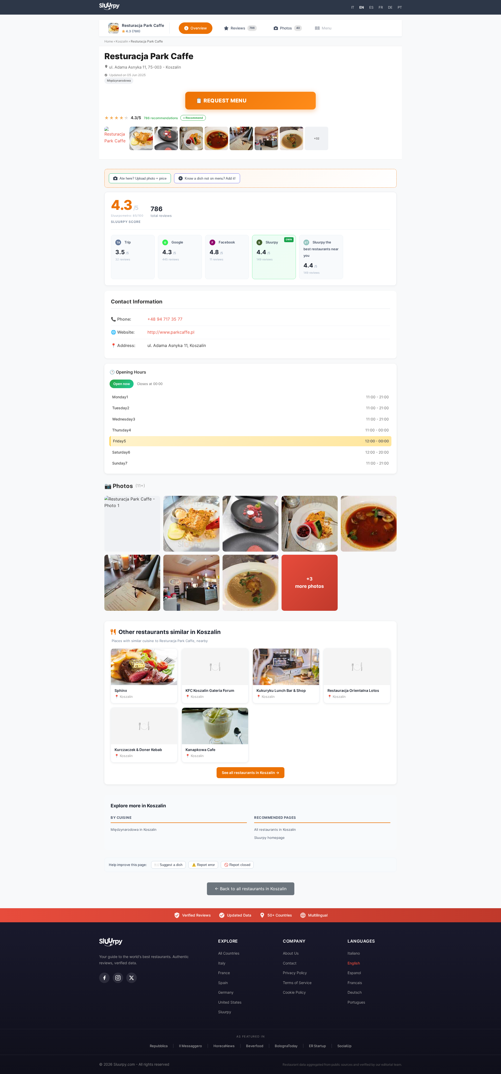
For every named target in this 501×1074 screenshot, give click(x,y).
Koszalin (122, 41)
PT (400, 7)
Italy (221, 963)
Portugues (356, 1002)
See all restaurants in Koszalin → (250, 772)
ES (371, 7)
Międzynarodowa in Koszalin (134, 829)
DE (390, 7)
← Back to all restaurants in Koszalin (251, 888)
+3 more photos (309, 582)
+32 (316, 138)
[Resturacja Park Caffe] (116, 138)
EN (361, 7)
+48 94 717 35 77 (164, 319)
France (224, 973)
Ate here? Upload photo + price (143, 178)
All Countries (228, 953)
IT (352, 7)
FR (381, 7)
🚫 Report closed (237, 865)
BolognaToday (286, 1046)
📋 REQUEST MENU (221, 100)
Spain (223, 982)
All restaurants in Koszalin (275, 829)
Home (108, 41)
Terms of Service (297, 982)
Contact (289, 963)
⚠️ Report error (203, 865)
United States (229, 1002)
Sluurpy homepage (269, 837)
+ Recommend (193, 117)
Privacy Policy (295, 973)
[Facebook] (104, 978)
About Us (291, 953)
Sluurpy (224, 1012)
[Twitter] (131, 978)
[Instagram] (118, 978)
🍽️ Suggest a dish (168, 865)
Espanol (354, 973)
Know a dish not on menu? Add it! (210, 178)
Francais (355, 982)
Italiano (354, 953)
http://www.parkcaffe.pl (170, 332)
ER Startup (317, 1046)
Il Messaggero (190, 1046)
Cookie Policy (294, 992)
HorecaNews (224, 1046)
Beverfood (254, 1046)
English (354, 963)
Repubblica (159, 1046)
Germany (226, 992)
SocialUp (344, 1046)
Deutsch (355, 992)
